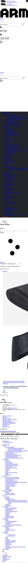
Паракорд (7, 207)
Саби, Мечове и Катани (10, 151)
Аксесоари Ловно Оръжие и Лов (13, 123)
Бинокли (7, 171)
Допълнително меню (7, 442)
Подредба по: (3, 263)
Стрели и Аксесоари (10, 197)
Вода (6, 201)
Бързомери (7, 165)
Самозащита (5, 186)
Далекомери (8, 505)
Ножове (4, 143)
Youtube (6, 431)
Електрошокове (9, 190)
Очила (6, 139)
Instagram (11, 431)
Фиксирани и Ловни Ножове (12, 146)
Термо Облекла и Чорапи (11, 135)
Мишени (7, 182)
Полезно (5, 417)
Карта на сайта (6, 426)
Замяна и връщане (7, 420)
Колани (7, 137)
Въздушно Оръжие (9, 114)
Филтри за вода (11, 202)
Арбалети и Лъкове (7, 193)
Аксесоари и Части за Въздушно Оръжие (17, 118)
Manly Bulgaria (8, 489)
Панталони (8, 129)
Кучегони (7, 191)
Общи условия (6, 424)
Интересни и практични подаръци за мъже (15, 214)
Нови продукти (6, 444)
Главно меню (6, 441)
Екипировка (5, 126)
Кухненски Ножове (9, 152)
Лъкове (7, 195)
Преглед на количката (5, 438)
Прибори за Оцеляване (10, 208)
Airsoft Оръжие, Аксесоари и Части (13, 119)
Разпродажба (6, 216)
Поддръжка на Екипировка (11, 132)
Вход (4, 561)
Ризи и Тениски (9, 134)
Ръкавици (7, 136)
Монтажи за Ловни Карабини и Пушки (17, 168)
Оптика (4, 163)
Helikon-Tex (8, 142)
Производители (6, 418)
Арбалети (7, 196)
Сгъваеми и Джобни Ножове (12, 145)
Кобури (7, 181)
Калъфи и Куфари (9, 184)
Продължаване (14, 438)
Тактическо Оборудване (11, 175)
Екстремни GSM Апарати (11, 179)
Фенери (7, 159)
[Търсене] (23, 23)
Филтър (2, 232)
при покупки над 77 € (12, 2)
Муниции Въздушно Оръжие (15, 117)
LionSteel (7, 154)
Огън (6, 206)
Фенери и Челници (7, 158)
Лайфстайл (8, 210)
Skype (14, 431)
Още (4, 391)
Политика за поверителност (9, 423)
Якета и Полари (9, 130)
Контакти (5, 425)
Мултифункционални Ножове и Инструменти (16, 150)
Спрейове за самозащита (11, 188)
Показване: (3, 269)
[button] (1, 7)
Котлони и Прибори (10, 209)
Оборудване (5, 174)
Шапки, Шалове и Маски (11, 140)
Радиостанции (8, 178)
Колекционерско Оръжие (11, 122)
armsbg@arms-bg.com (12, 408)
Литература (8, 548)
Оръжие (4, 113)
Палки (6, 187)
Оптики (7, 164)
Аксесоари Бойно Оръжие (11, 124)
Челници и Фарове (9, 160)
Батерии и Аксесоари (10, 162)
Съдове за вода (11, 203)
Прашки (7, 531)
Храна (6, 204)
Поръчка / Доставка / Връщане (10, 419)
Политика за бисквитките (9, 421)
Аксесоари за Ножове (10, 153)
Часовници (8, 180)
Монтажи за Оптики (10, 167)
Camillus (7, 156)
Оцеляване (5, 199)
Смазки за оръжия (9, 120)
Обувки (7, 128)
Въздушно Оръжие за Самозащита (16, 115)
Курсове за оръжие (7, 415)
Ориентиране (8, 212)
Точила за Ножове (9, 147)
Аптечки (7, 213)
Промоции (5, 555)
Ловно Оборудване (9, 176)
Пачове (7, 141)
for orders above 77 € (12, 5)
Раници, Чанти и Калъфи (11, 131)
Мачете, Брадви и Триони (11, 148)
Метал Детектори (9, 185)
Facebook (2, 431)
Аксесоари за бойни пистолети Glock (14, 125)
